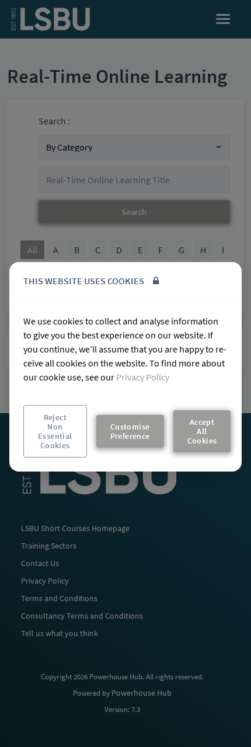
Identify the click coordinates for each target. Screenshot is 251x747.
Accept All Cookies (202, 431)
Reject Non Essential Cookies (55, 431)
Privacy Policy (142, 377)
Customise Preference (130, 431)
